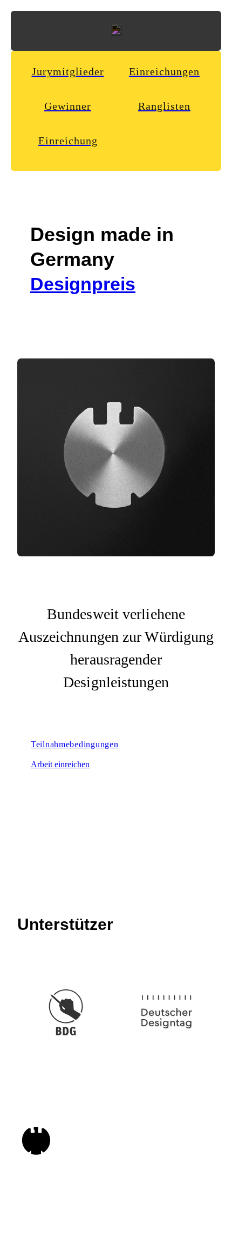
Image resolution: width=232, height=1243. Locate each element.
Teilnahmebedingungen (74, 744)
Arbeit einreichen (60, 764)
